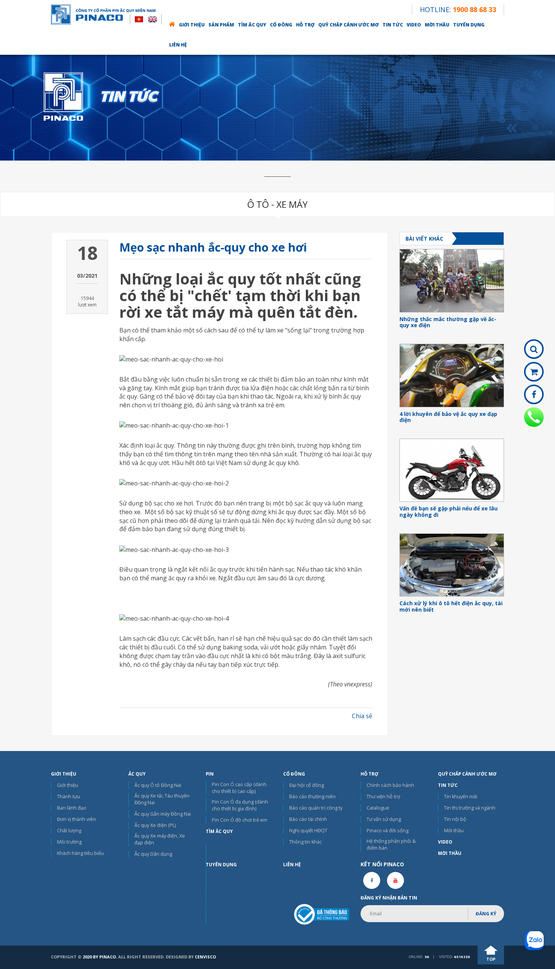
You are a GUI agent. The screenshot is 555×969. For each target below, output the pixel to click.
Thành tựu (68, 796)
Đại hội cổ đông (306, 785)
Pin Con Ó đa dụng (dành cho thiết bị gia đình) (240, 805)
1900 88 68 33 (474, 9)
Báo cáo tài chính (308, 819)
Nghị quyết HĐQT (308, 830)
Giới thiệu (192, 25)
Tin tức (392, 25)
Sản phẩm (221, 25)
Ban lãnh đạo (71, 808)
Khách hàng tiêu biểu (80, 853)
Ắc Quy (137, 774)
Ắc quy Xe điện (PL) (155, 825)
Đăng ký (486, 913)
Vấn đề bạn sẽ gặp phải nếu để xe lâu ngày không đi (448, 511)
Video (414, 25)
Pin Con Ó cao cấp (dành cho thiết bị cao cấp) (239, 787)
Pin (210, 774)
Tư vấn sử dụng (384, 819)
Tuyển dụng (468, 25)
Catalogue (378, 808)
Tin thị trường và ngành (469, 808)
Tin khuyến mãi (460, 796)
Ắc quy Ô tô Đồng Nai (157, 785)
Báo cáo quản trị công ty (315, 808)
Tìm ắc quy (252, 25)
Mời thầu (437, 25)
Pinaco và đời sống (388, 830)
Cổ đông (281, 25)
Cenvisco (205, 957)
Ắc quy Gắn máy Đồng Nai (162, 814)
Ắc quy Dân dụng (153, 854)
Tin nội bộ (455, 819)
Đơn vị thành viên (76, 819)
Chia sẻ (362, 716)
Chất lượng (69, 830)
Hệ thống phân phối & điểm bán (391, 844)
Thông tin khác (305, 842)
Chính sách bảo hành (390, 785)
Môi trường (69, 842)
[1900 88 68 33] (534, 417)
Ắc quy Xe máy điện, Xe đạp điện (159, 839)
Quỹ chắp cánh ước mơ (348, 25)
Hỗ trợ (305, 25)
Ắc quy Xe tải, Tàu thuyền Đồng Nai (162, 799)
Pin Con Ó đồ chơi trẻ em (239, 820)
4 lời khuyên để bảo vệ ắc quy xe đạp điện (448, 417)
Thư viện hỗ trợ (383, 796)
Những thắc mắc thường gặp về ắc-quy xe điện (447, 322)
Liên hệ (178, 45)
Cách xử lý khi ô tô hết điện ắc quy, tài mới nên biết (451, 606)
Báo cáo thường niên (312, 796)
